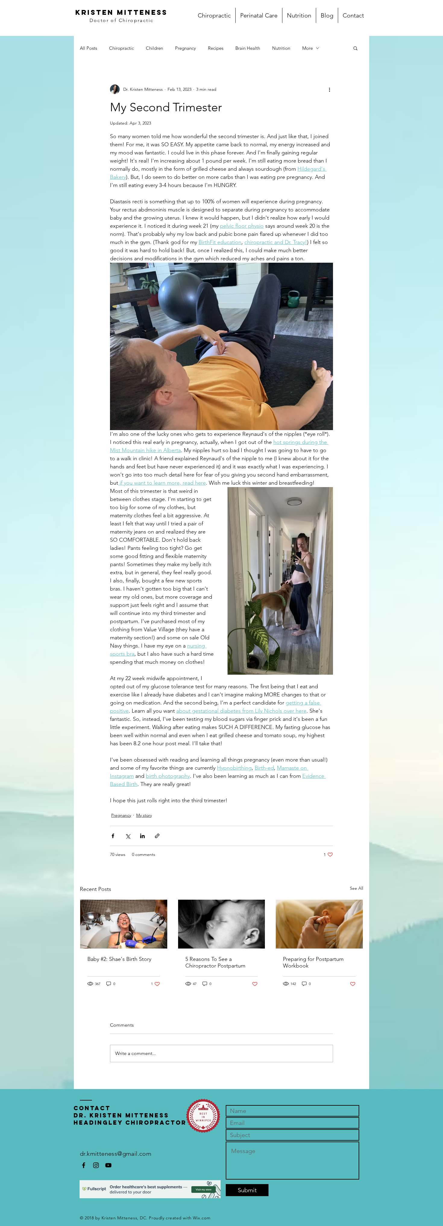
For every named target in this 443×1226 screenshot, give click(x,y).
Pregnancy (185, 48)
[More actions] (329, 89)
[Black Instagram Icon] (96, 1165)
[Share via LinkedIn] (142, 836)
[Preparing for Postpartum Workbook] (319, 924)
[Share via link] (157, 836)
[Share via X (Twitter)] (127, 836)
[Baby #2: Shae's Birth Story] (123, 924)
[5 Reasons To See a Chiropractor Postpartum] (221, 924)
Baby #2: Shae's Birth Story (119, 959)
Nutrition (281, 48)
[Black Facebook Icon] (83, 1165)
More (307, 48)
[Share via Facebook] (113, 836)
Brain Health (247, 48)
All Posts (88, 48)
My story (144, 815)
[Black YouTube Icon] (108, 1165)
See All (356, 888)
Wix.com (201, 1218)
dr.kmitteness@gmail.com (115, 1153)
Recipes (215, 48)
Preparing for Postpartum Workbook (313, 962)
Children (154, 48)
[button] (355, 48)
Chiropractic (121, 48)
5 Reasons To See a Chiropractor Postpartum (215, 962)
